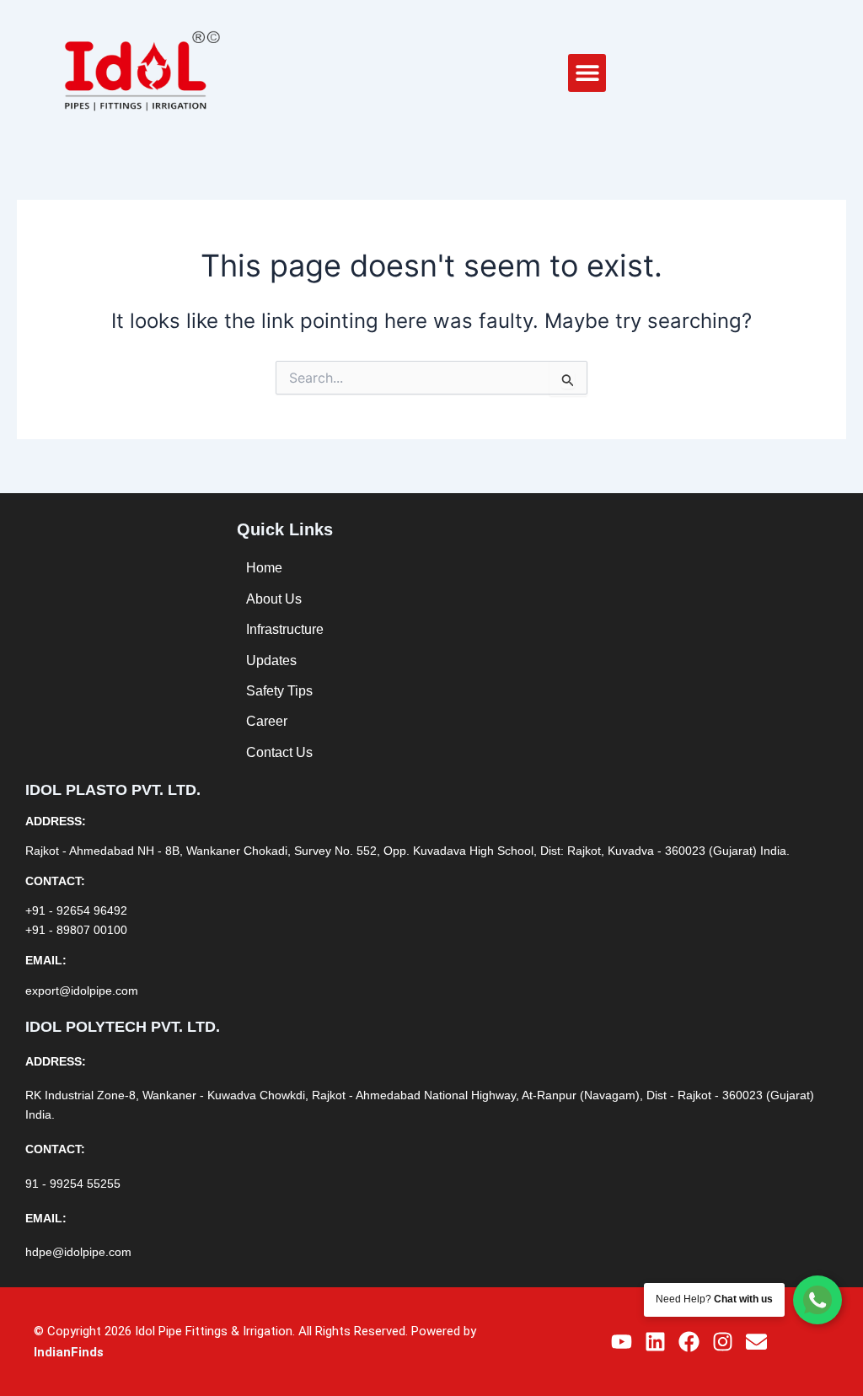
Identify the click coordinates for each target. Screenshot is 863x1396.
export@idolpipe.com (81, 990)
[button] (587, 73)
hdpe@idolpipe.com (78, 1252)
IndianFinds (69, 1352)
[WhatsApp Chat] (817, 1299)
